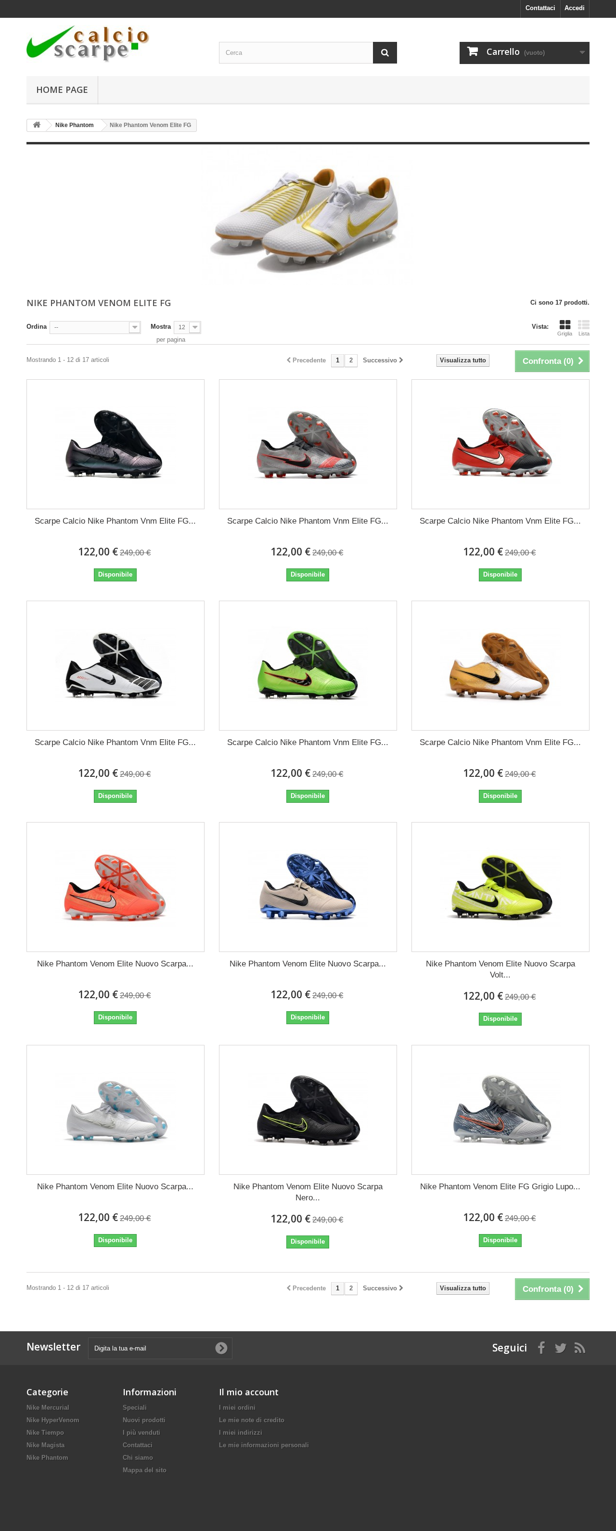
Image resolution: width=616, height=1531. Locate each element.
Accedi (575, 8)
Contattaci (540, 8)
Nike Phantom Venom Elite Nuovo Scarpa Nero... (308, 1192)
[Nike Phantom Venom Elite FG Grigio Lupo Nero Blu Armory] (500, 1110)
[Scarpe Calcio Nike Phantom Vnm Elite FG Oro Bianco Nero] (500, 665)
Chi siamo (138, 1457)
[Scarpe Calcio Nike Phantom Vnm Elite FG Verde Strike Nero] (308, 665)
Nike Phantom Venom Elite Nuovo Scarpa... (115, 963)
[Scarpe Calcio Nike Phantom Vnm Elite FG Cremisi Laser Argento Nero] (500, 444)
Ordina (36, 326)
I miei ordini (237, 1407)
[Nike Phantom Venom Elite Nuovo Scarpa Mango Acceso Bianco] (115, 887)
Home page (62, 89)
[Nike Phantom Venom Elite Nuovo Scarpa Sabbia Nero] (308, 887)
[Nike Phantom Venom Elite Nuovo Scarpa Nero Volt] (308, 1110)
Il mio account (249, 1392)
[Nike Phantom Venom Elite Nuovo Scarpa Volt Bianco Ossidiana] (500, 887)
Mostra (161, 326)
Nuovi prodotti (144, 1420)
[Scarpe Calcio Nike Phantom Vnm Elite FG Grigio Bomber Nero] (308, 444)
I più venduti (141, 1432)
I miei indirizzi (240, 1432)
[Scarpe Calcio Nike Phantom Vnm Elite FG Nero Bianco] (115, 665)
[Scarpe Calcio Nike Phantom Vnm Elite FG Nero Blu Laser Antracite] (115, 444)
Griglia (564, 333)
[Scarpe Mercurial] (115, 44)
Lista (584, 333)
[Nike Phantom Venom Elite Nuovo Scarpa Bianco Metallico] (115, 1110)
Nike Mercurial (47, 1407)
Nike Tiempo (45, 1432)
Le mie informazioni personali (264, 1445)
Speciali (135, 1407)
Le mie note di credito (251, 1420)
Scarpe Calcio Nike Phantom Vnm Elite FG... (115, 521)
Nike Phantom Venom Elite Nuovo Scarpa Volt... (500, 969)
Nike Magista (45, 1445)
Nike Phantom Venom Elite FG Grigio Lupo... (500, 1186)
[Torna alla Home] (36, 125)
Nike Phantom (47, 1457)
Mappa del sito (145, 1470)
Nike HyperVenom (52, 1420)
